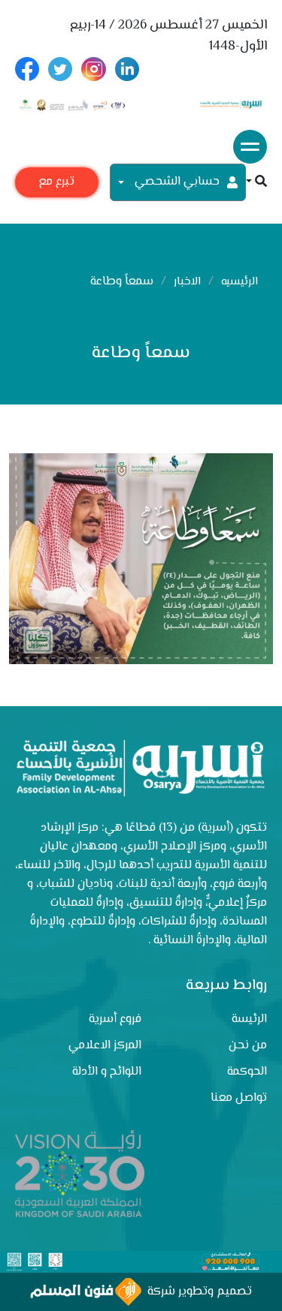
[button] (256, 182)
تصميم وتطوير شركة (196, 1291)
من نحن (248, 1045)
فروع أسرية (115, 1019)
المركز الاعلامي (104, 1045)
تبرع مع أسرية (56, 185)
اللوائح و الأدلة (106, 1072)
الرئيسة (249, 1019)
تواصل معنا (239, 1098)
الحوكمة (247, 1072)
